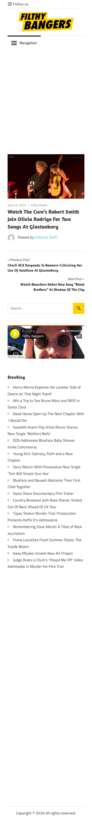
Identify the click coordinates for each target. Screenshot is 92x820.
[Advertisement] (46, 98)
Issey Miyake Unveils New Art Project (43, 553)
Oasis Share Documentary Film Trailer (43, 493)
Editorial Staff (46, 237)
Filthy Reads (39, 205)
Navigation (28, 43)
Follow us (20, 4)
